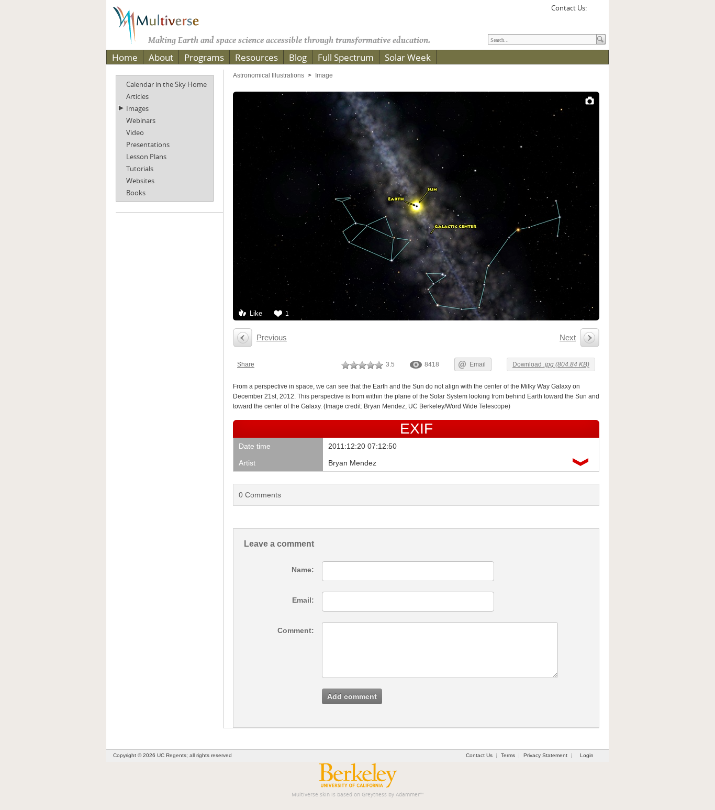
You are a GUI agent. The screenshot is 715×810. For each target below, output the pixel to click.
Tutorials (139, 168)
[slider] (362, 365)
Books (136, 192)
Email (478, 364)
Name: (303, 569)
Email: (303, 600)
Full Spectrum (346, 57)
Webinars (140, 120)
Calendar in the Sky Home (166, 84)
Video (135, 132)
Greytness (374, 794)
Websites (140, 180)
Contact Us (479, 755)
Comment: (295, 630)
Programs (204, 57)
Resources (256, 57)
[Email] (596, 11)
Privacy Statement (545, 755)
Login (587, 755)
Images (137, 108)
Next (568, 337)
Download (550, 364)
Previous (271, 337)
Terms (508, 755)
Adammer (408, 794)
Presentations (148, 144)
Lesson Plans (146, 156)
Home (125, 57)
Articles (137, 96)
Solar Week (408, 57)
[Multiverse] (163, 24)
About (161, 57)
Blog (298, 57)
